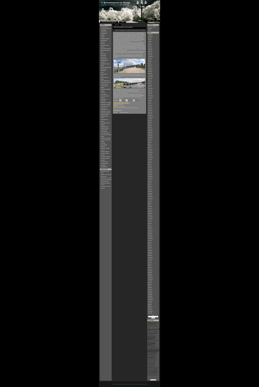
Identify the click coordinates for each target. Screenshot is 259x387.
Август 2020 (150, 78)
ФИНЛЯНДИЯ (103, 165)
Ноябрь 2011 (150, 255)
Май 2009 (149, 306)
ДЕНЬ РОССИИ (103, 57)
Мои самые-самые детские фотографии (109, 21)
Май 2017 (149, 144)
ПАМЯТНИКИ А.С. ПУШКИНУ (106, 102)
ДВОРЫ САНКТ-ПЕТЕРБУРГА (106, 48)
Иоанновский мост (155, 339)
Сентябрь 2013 (150, 218)
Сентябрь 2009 (150, 299)
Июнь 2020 (150, 81)
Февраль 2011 (150, 270)
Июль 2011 (149, 262)
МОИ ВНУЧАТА (103, 70)
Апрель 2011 (150, 267)
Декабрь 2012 (150, 233)
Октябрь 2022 (150, 34)
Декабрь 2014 (150, 193)
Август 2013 (150, 220)
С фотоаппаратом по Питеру (116, 2)
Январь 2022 (150, 49)
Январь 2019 (150, 110)
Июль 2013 (150, 221)
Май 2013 (149, 225)
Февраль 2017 (150, 149)
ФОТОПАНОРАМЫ (142, 30)
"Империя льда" (149, 325)
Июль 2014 (150, 201)
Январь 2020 (150, 90)
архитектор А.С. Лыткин (151, 360)
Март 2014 (149, 208)
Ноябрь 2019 (150, 93)
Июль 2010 (150, 282)
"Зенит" (149, 321)
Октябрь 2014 (150, 196)
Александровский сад (153, 329)
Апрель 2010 (150, 287)
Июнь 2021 (150, 61)
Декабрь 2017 (150, 132)
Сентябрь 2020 (150, 76)
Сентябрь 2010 (150, 279)
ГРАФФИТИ (103, 43)
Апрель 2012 (150, 247)
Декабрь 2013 (150, 213)
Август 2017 (150, 139)
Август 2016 (150, 159)
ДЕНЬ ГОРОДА (103, 53)
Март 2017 (149, 147)
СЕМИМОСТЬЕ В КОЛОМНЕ (105, 138)
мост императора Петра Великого (152, 368)
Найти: (153, 315)
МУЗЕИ (102, 75)
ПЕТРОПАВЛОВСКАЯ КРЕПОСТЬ (157, 351)
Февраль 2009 (150, 311)
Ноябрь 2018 (150, 113)
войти (118, 112)
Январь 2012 (150, 252)
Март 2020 (149, 86)
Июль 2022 (150, 39)
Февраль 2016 (150, 169)
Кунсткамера (153, 342)
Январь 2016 (150, 171)
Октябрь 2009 (150, 297)
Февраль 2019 (150, 108)
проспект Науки (150, 371)
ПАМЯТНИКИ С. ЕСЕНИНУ (105, 111)
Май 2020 (149, 83)
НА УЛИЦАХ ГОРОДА (104, 84)
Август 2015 (150, 179)
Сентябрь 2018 (150, 117)
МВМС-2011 (149, 346)
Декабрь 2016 (150, 152)
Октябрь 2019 (150, 95)
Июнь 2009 (150, 304)
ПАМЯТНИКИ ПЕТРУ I (104, 109)
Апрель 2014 (150, 206)
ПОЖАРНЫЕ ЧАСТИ (104, 126)
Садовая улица (149, 353)
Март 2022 (149, 46)
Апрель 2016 (150, 166)
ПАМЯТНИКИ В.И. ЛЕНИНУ (105, 104)
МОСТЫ (102, 72)
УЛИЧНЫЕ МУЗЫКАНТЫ (105, 151)
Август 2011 (150, 260)
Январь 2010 (150, 292)
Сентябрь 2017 (150, 137)
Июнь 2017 (150, 142)
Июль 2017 (150, 140)
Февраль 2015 (150, 189)
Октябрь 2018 (150, 115)
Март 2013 (149, 228)
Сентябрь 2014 (150, 198)
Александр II (149, 326)
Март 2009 (149, 309)
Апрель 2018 (150, 125)
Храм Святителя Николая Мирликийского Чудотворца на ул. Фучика (106, 183)
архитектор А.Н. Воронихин (152, 359)
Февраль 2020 (150, 88)
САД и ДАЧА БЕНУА (104, 131)
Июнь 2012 (150, 243)
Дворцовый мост (152, 337)
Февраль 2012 (150, 250)
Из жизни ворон (151, 338)
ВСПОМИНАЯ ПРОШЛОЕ (105, 38)
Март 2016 (149, 167)
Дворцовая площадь (151, 335)
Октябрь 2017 (150, 135)
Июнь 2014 (150, 203)
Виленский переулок (150, 334)
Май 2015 (149, 184)
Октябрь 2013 (150, 216)
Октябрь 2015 (150, 176)
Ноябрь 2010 (150, 275)
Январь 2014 (150, 211)
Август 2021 (150, 58)
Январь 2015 (150, 191)
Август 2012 (150, 240)
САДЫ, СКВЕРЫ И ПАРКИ (105, 133)
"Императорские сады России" (152, 323)
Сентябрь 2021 (150, 56)
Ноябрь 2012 (150, 235)
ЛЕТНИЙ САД (103, 62)
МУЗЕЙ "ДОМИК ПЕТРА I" (105, 80)
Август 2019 (150, 98)
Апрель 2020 (150, 85)
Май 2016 (149, 164)
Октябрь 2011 (150, 257)
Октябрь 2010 (150, 277)
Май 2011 (149, 265)
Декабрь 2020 (150, 71)
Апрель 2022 (150, 44)
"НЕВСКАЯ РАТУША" (104, 26)
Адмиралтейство (155, 325)
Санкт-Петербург (152, 353)
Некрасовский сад (154, 349)
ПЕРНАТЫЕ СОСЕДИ (104, 116)
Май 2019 (149, 103)
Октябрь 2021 (150, 54)
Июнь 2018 (150, 122)
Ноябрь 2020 (150, 73)
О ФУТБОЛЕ (103, 92)
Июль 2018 (150, 120)
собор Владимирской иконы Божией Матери (153, 373)
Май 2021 (149, 63)
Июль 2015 (150, 181)
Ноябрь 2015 (150, 174)
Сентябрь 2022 (150, 36)
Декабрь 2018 (150, 112)
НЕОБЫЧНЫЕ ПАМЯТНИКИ (105, 89)
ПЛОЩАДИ (103, 124)
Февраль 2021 (150, 68)
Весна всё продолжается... (152, 332)
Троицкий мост (151, 357)
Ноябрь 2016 (150, 154)
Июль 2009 (150, 302)
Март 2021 (149, 66)
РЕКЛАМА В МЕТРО (104, 129)
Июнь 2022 (150, 41)
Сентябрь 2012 (150, 238)
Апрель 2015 (150, 186)
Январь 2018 (150, 130)
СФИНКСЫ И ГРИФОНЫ (105, 148)
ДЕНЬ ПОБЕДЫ (103, 55)
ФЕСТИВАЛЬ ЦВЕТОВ (104, 163)
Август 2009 (150, 301)
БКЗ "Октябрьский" (153, 330)
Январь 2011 (150, 272)
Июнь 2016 (150, 162)
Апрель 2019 (150, 105)
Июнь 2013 (150, 223)
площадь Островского (152, 369)
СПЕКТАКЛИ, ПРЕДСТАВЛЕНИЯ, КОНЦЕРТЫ (104, 145)
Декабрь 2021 (150, 51)
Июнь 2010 (150, 284)
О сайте (122, 21)
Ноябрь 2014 (150, 194)
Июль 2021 (150, 59)
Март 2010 (149, 289)
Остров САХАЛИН (104, 94)
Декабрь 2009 (150, 294)
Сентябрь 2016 (150, 157)
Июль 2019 (150, 100)
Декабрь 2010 (150, 274)
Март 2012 (149, 248)
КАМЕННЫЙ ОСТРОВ (104, 60)
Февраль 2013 (150, 230)
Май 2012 (149, 245)
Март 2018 (149, 127)
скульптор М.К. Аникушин (152, 371)
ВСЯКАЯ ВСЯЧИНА (104, 40)
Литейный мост (154, 345)
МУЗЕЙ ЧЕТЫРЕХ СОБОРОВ (105, 82)
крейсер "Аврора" (156, 367)
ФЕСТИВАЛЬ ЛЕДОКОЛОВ (105, 156)
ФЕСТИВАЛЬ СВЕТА (104, 161)
